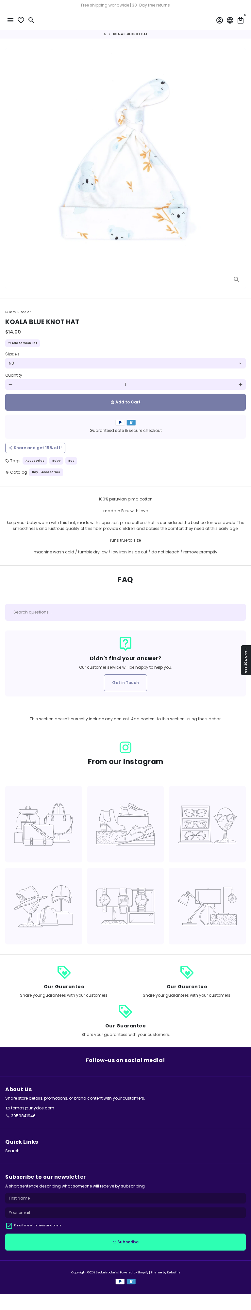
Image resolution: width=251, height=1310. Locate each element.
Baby (56, 461)
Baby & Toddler (18, 312)
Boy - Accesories (46, 472)
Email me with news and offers (37, 1225)
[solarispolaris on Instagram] (125, 747)
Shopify (143, 1272)
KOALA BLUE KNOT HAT (130, 34)
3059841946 (21, 1116)
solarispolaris (108, 1272)
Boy (71, 461)
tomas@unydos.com (30, 1108)
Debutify (173, 1272)
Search (12, 1151)
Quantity (13, 375)
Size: (12, 354)
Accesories (34, 461)
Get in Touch (125, 682)
